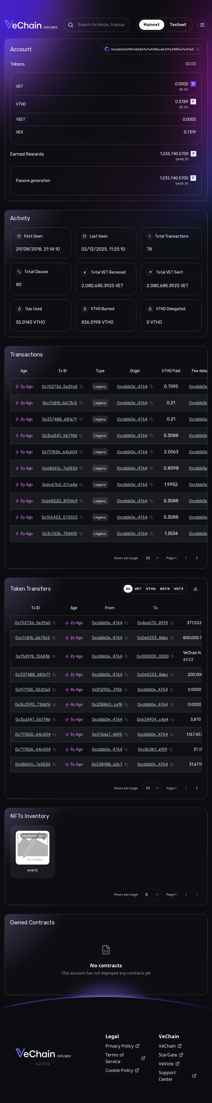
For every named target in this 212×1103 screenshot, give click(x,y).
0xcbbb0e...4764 (132, 386)
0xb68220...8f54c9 (60, 501)
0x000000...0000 (153, 656)
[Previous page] (186, 558)
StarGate (168, 1055)
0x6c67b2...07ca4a (59, 484)
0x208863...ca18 (107, 704)
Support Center (167, 1075)
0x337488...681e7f (59, 419)
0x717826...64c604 (59, 452)
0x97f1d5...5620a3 (32, 689)
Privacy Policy (119, 1046)
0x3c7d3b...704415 (59, 533)
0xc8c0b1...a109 (152, 749)
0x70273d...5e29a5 (60, 386)
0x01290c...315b (107, 689)
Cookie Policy (119, 1070)
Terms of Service (114, 1058)
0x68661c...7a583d (59, 468)
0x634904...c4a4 (152, 719)
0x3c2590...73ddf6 (33, 704)
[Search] (70, 25)
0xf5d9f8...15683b (33, 656)
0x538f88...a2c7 (107, 764)
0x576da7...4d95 (107, 734)
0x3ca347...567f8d (59, 435)
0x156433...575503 (60, 517)
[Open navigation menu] (202, 25)
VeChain (167, 1046)
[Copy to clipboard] (197, 49)
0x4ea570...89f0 (152, 623)
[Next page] (197, 558)
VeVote (166, 1064)
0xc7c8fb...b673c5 (60, 403)
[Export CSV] (195, 589)
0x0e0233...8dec (152, 638)
